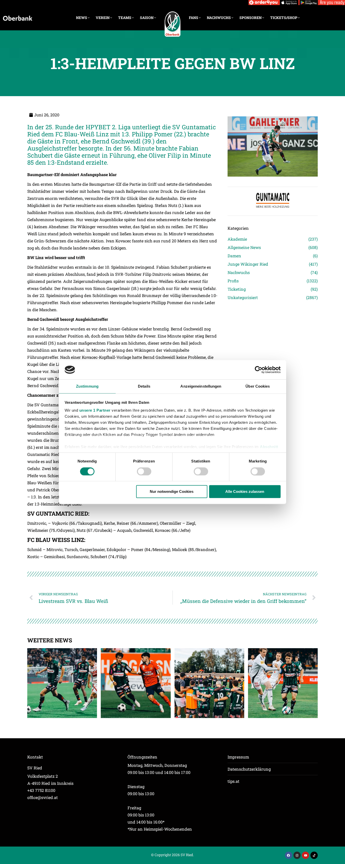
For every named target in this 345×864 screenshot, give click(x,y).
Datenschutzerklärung (249, 769)
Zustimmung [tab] (87, 386)
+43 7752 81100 (41, 790)
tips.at (233, 781)
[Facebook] (288, 855)
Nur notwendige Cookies (171, 492)
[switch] (144, 471)
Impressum (238, 757)
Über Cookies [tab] (257, 386)
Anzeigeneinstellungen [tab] (200, 386)
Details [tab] (144, 386)
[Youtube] (305, 855)
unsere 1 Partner (95, 410)
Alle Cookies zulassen (244, 492)
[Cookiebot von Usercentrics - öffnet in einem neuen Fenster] (258, 369)
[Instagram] (297, 855)
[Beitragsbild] (62, 683)
